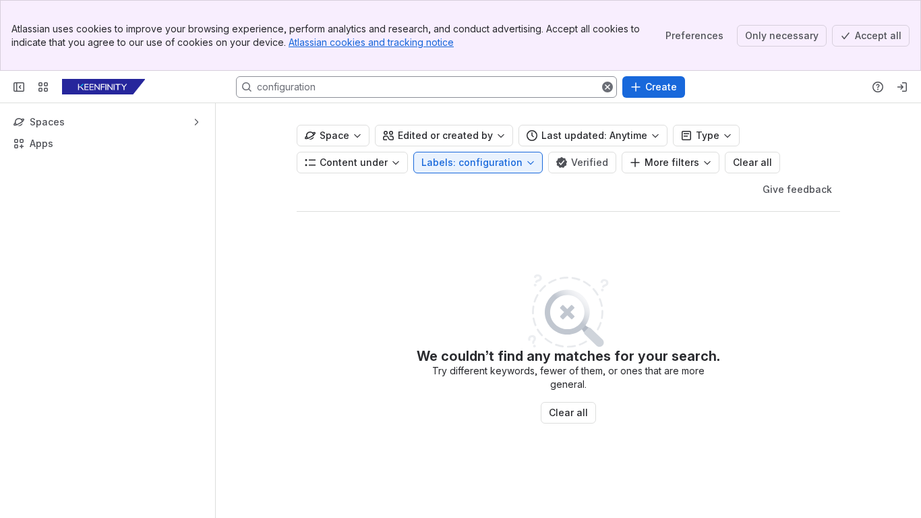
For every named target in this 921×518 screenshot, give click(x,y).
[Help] (878, 87)
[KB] (103, 87)
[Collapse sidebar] (19, 87)
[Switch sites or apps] (43, 87)
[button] (607, 87)
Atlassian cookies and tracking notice (371, 42)
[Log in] (902, 87)
